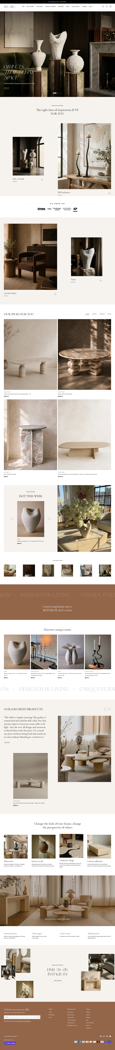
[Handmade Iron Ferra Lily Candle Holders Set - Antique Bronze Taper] (44, 652)
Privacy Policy (70, 1017)
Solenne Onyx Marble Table (65, 394)
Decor (50, 1017)
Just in (50, 1012)
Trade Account (71, 1022)
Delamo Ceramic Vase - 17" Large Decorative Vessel (30, 541)
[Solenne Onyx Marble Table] (84, 354)
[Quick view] (55, 322)
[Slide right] (49, 519)
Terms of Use (20, 1021)
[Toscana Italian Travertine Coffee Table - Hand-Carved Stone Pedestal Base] (84, 434)
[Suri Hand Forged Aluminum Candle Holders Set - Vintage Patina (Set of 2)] (98, 652)
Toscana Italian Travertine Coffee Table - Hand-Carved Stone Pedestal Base (77, 474)
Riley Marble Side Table (10, 474)
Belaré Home (11, 1040)
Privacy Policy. (28, 1021)
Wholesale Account (72, 1025)
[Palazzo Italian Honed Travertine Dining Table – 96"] (30, 354)
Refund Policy (70, 1014)
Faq (87, 1020)
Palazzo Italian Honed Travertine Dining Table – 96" (17, 394)
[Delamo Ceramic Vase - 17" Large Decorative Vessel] (30, 519)
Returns (88, 1025)
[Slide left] (12, 519)
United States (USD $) (11, 1036)
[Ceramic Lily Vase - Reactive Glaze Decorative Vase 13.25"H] (71, 652)
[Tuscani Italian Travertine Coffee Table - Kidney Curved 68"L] (30, 776)
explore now (7, 88)
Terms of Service (71, 1020)
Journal (88, 1014)
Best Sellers (52, 1014)
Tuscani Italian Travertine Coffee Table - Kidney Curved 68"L (29, 803)
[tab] (87, 314)
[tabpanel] (57, 398)
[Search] (103, 6)
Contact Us (89, 1028)
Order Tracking (89, 1022)
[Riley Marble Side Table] (30, 434)
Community (70, 1012)
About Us (88, 1012)
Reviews (88, 1017)
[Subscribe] (38, 1017)
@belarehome (57, 980)
